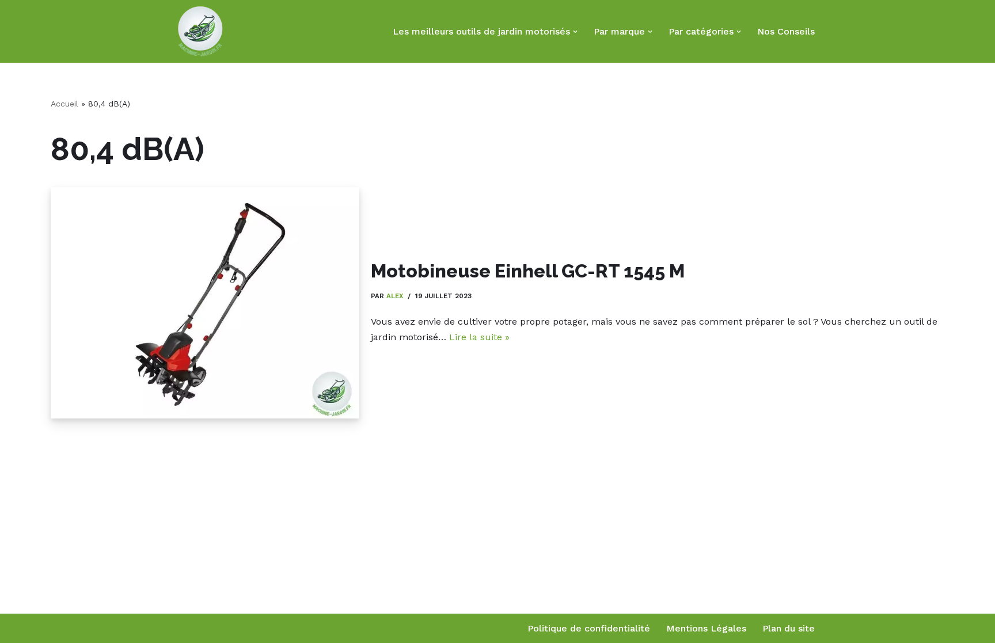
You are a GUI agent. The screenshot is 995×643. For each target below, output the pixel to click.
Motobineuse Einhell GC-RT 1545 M (528, 270)
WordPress (292, 628)
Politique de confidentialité (588, 628)
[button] (575, 31)
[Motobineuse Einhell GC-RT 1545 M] (205, 302)
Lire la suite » (479, 337)
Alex (394, 296)
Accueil (64, 103)
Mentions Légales (706, 628)
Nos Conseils (786, 31)
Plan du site (788, 628)
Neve (189, 628)
